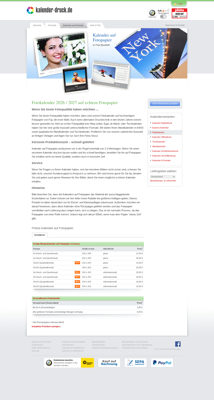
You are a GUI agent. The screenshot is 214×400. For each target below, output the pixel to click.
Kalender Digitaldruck (162, 123)
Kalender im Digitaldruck (73, 348)
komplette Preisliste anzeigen (46, 326)
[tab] (39, 235)
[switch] (163, 16)
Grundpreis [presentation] (39, 235)
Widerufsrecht (43, 348)
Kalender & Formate (161, 160)
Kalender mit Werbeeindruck (165, 151)
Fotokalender (158, 132)
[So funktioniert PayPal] (164, 362)
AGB (34, 348)
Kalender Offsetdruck (161, 137)
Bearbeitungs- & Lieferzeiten (163, 181)
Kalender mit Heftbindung (164, 156)
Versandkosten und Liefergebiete (137, 345)
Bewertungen (175, 349)
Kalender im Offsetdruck (73, 351)
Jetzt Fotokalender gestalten (165, 104)
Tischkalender (158, 142)
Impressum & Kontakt (41, 342)
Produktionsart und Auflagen (135, 348)
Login (180, 4)
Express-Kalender (160, 128)
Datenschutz (37, 345)
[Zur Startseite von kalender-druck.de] (49, 11)
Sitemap (35, 351)
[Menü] (169, 10)
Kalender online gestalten (73, 342)
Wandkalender (159, 146)
